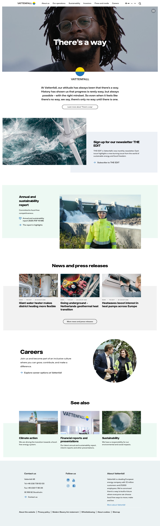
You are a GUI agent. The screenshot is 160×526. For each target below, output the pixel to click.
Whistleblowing (88, 512)
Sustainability (74, 3)
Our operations (59, 3)
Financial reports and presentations (74, 439)
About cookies (104, 512)
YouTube (74, 480)
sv (132, 3)
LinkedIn (68, 480)
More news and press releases (80, 321)
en (128, 3)
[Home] (26, 3)
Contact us (32, 497)
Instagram (68, 486)
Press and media (102, 3)
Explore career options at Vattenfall (43, 372)
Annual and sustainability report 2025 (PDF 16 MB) (33, 219)
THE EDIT (29, 300)
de (135, 3)
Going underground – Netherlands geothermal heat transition (79, 306)
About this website (27, 512)
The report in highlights (33, 225)
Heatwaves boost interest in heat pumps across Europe (120, 304)
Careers (115, 3)
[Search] (140, 3)
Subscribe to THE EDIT (108, 162)
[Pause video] (153, 11)
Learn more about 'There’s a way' (80, 107)
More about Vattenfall (116, 505)
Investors (87, 3)
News (21, 300)
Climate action (28, 438)
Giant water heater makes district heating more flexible (37, 304)
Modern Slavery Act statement (65, 512)
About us (45, 3)
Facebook (74, 486)
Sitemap (116, 512)
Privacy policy (44, 512)
